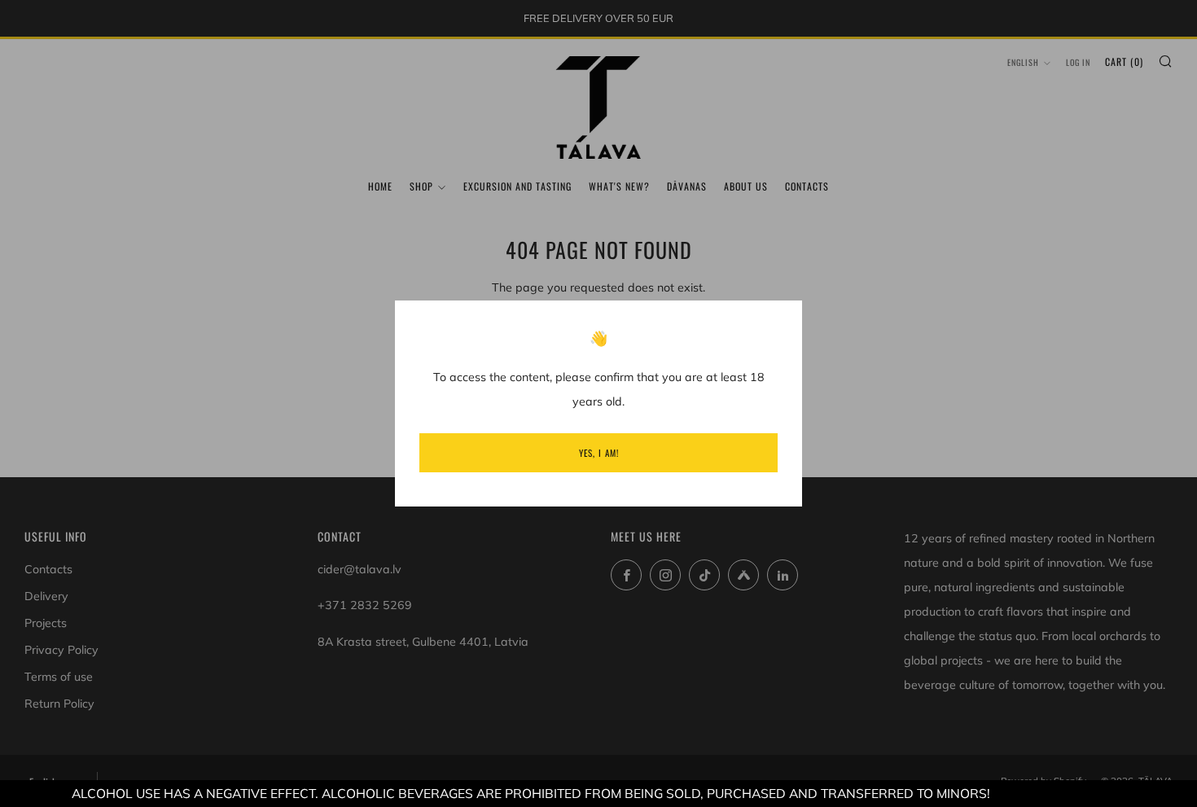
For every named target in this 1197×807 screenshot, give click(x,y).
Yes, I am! (599, 452)
